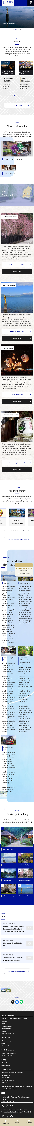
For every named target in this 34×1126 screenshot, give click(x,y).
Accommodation (6, 1028)
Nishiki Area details (17, 394)
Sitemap (4, 1082)
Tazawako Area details (17, 331)
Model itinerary (6, 1041)
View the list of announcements (17, 971)
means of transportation (9, 1053)
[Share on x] (13, 1002)
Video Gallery (6, 1065)
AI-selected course (7, 1046)
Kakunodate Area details (17, 265)
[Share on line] (21, 1002)
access (4, 1031)
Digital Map (17, 272)
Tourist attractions (7, 1026)
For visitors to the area (8, 1033)
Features (4, 1021)
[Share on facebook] (17, 1002)
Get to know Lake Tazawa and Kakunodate (14, 1018)
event (3, 1023)
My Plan (4, 1043)
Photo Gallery (6, 1063)
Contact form (6, 1075)
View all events (17, 105)
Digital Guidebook (7, 1055)
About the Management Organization (12, 1072)
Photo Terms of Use (8, 1080)
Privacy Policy (6, 1077)
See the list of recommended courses (17, 539)
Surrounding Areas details (17, 463)
